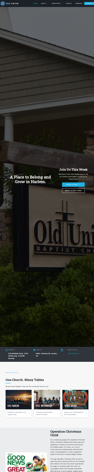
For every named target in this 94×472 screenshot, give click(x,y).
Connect (89, 3)
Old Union (12, 3)
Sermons (78, 3)
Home (35, 3)
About (43, 3)
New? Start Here (73, 190)
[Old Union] (2, 3)
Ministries (56, 3)
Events (69, 3)
